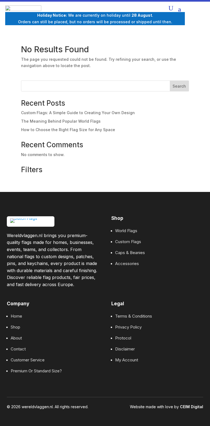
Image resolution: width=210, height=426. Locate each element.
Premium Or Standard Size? (36, 370)
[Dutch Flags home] (30, 221)
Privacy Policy (128, 327)
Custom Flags (128, 241)
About (16, 338)
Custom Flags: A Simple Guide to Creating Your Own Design (78, 112)
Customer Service (28, 359)
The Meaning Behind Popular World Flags (61, 121)
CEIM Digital (191, 406)
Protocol (123, 338)
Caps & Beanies (130, 252)
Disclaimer (125, 349)
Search (179, 86)
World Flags (126, 230)
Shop (15, 327)
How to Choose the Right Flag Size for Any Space (68, 129)
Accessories (127, 263)
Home (16, 316)
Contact (18, 349)
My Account (126, 359)
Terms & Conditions (133, 316)
